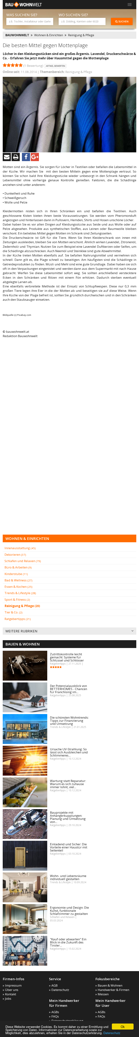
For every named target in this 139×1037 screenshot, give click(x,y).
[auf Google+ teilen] (35, 157)
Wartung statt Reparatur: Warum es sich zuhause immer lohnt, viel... (68, 784)
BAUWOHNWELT (17, 35)
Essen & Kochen (18, 586)
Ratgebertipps (18, 619)
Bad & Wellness (18, 580)
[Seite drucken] (16, 157)
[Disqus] (69, 388)
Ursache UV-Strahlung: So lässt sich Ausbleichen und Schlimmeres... (69, 752)
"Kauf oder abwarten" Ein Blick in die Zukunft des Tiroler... (68, 942)
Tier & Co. (13, 612)
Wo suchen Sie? (73, 15)
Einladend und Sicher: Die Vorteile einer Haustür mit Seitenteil (68, 847)
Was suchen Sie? (21, 15)
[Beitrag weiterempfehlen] (7, 157)
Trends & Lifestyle (20, 593)
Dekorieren (15, 554)
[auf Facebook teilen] (26, 157)
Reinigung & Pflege (81, 35)
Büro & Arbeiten (18, 567)
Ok (123, 1026)
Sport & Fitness (17, 599)
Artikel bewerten (55, 66)
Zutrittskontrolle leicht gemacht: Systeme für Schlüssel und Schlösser (67, 657)
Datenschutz (111, 1032)
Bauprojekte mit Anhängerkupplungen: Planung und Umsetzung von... (68, 817)
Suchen (123, 21)
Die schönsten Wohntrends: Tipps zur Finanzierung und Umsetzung (69, 720)
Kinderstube (16, 574)
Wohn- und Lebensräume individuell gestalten (68, 877)
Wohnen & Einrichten (48, 35)
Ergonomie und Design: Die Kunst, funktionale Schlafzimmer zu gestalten (69, 910)
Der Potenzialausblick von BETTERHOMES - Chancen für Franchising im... (68, 689)
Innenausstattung (20, 548)
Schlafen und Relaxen (23, 561)
